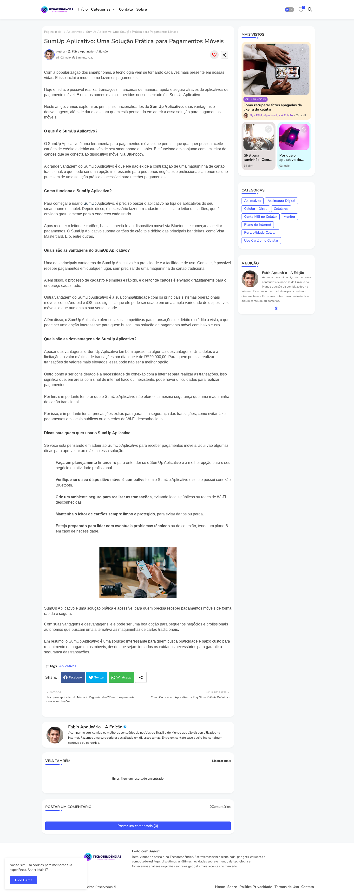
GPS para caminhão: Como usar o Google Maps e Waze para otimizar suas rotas (257, 157)
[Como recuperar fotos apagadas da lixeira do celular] (276, 69)
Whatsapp (123, 677)
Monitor (289, 216)
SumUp (90, 203)
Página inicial (53, 32)
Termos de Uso (287, 887)
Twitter (99, 677)
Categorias (101, 9)
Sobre (141, 9)
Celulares (281, 208)
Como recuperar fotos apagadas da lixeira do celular (272, 107)
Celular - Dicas (255, 208)
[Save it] (214, 54)
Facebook (75, 677)
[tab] (83, 9)
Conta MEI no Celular (260, 216)
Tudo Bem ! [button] (23, 880)
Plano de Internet (257, 224)
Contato (126, 9)
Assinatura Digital (281, 200)
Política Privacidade (255, 887)
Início (83, 9)
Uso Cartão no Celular (261, 240)
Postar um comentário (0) (138, 825)
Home (220, 887)
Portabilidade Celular (260, 232)
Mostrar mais (221, 761)
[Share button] (141, 677)
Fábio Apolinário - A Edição (95, 727)
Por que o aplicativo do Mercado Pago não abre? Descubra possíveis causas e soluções (294, 157)
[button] (289, 9)
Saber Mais (36, 870)
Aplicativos (74, 32)
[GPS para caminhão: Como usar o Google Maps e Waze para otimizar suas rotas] (258, 137)
